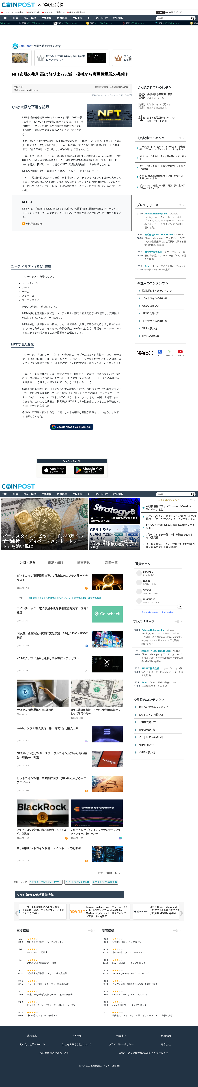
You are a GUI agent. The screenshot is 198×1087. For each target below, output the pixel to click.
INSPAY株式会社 (153, 252)
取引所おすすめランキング (157, 290)
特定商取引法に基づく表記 (54, 1053)
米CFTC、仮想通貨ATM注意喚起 (35, 709)
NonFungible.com (29, 90)
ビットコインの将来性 (13, 12)
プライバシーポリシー (121, 1044)
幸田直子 (18, 87)
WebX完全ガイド (173, 12)
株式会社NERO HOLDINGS (159, 234)
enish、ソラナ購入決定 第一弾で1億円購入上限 (47, 728)
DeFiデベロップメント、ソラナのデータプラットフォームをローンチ (96, 831)
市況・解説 (30, 18)
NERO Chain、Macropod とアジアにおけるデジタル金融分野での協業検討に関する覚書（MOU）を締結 (170, 910)
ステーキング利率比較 (55, 12)
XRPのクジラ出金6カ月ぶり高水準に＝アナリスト (48, 658)
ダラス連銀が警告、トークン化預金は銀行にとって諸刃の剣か (95, 711)
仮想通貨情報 (101, 87)
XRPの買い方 (149, 328)
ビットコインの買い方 (158, 104)
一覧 (179, 138)
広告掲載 (32, 1035)
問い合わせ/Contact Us (32, 1044)
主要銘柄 (47, 18)
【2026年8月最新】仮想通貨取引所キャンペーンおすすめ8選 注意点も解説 (64, 598)
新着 (15, 18)
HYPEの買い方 (150, 336)
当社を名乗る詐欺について (77, 1044)
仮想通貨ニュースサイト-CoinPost (105, 1066)
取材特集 (62, 18)
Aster (147, 266)
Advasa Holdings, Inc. (156, 213)
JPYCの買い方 (150, 313)
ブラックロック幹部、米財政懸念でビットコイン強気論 (41, 831)
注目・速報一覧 (108, 873)
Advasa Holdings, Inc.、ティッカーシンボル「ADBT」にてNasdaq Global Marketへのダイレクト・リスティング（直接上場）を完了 (164, 220)
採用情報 (118, 18)
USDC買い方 (34, 12)
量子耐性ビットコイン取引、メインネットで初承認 (49, 848)
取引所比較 (101, 18)
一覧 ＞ (192, 500)
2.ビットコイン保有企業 (77, 882)
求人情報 (77, 1035)
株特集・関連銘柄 (77, 12)
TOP (5, 18)
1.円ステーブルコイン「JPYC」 (45, 882)
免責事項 (121, 1035)
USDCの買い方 (150, 305)
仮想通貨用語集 (34, 223)
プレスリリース (81, 18)
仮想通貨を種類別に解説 (160, 94)
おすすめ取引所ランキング (161, 117)
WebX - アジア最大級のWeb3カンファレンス (144, 1053)
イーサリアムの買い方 (154, 321)
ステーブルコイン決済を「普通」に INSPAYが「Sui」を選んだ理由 (165, 255)
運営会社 (166, 1044)
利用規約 (166, 1035)
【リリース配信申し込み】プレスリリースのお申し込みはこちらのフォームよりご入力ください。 (43, 910)
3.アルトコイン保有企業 (105, 882)
